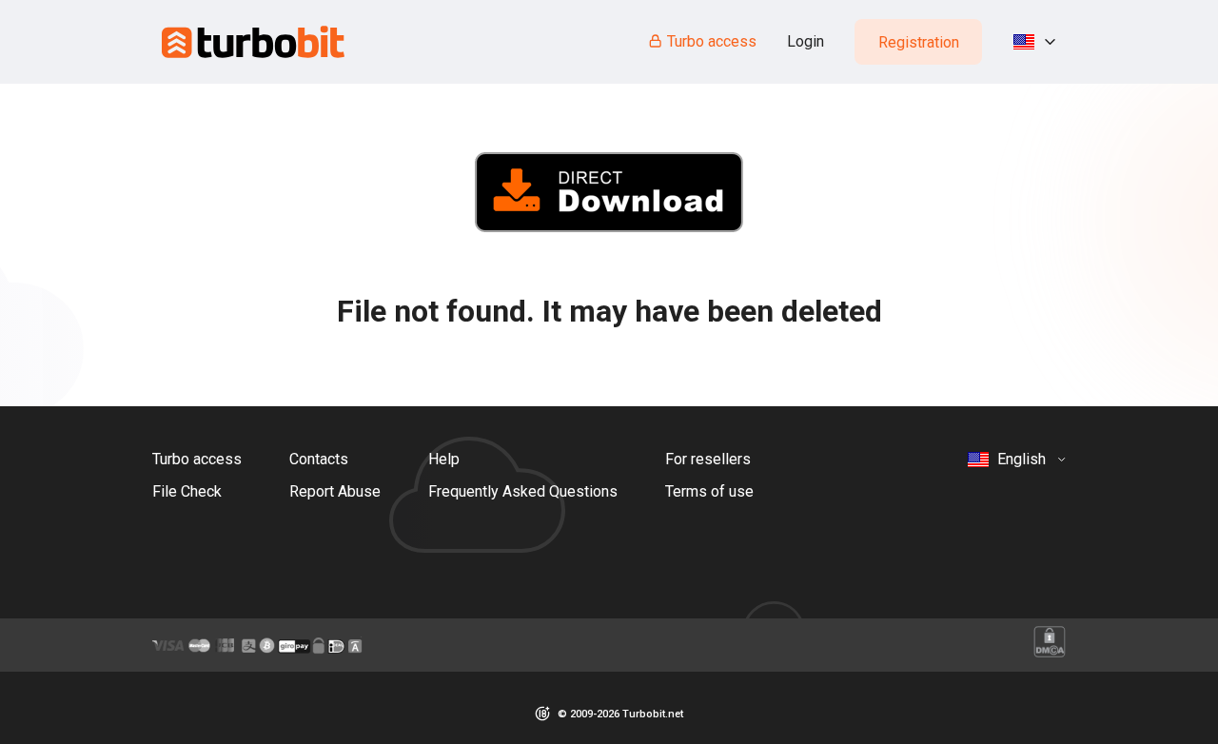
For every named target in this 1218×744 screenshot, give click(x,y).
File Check (187, 491)
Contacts (318, 459)
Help (444, 459)
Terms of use (709, 491)
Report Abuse (335, 491)
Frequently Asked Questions (523, 491)
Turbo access (711, 41)
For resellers (708, 459)
